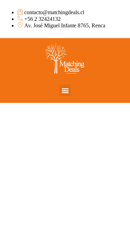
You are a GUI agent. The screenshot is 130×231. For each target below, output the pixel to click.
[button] (65, 90)
